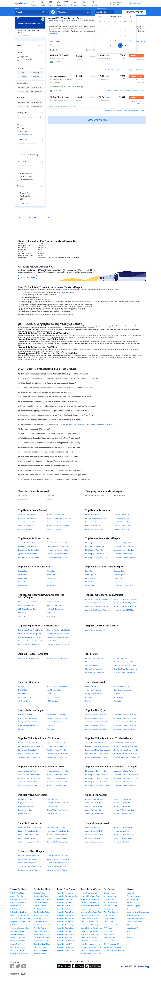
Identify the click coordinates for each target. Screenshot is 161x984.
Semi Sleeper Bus (24, 697)
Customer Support (133, 906)
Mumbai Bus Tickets (41, 915)
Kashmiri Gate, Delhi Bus (94, 658)
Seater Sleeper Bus (53, 697)
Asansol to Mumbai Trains (94, 831)
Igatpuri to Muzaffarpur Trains (28, 870)
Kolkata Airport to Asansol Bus (28, 658)
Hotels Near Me (109, 937)
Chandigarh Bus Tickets (42, 944)
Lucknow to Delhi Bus (17, 950)
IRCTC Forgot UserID (111, 944)
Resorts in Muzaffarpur (55, 722)
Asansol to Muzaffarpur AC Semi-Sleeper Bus (101, 729)
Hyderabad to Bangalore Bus (20, 918)
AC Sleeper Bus (52, 701)
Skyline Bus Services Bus (55, 602)
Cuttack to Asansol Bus (93, 525)
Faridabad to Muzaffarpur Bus (28, 557)
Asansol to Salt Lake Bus (65, 918)
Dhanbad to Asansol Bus (122, 525)
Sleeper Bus (51, 693)
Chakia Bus (118, 578)
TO (58, 9)
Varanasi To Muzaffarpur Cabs (57, 834)
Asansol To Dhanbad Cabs (123, 799)
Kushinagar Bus (90, 578)
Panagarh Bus (52, 582)
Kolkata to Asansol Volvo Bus (28, 743)
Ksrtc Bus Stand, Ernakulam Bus (125, 673)
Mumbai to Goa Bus (17, 906)
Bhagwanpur (51, 729)
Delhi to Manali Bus (17, 893)
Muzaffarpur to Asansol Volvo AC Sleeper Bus (129, 725)
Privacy (129, 902)
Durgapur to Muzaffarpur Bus (90, 947)
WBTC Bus (22, 612)
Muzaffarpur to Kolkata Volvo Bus (96, 774)
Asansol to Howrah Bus (65, 944)
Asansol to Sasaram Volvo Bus (28, 778)
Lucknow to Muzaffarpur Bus (90, 899)
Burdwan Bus (51, 574)
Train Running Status (111, 925)
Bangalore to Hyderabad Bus (20, 922)
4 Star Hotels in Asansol (93, 690)
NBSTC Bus (51, 616)
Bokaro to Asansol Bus (121, 529)
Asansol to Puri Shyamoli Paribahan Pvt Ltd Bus (101, 610)
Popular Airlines (109, 941)
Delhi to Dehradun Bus (18, 909)
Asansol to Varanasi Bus (26, 514)
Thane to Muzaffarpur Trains (56, 866)
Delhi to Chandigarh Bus (18, 912)
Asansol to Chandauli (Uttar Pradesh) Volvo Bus (63, 782)
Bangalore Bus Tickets (41, 896)
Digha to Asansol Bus (121, 518)
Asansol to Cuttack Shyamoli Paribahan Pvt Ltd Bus (103, 606)
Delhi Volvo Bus (52, 814)
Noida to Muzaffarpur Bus (89, 934)
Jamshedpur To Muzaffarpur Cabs (58, 831)
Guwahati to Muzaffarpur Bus (90, 912)
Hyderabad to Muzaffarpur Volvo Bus (98, 753)
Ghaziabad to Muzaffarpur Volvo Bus (98, 757)
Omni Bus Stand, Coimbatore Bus (125, 669)
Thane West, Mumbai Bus (94, 669)
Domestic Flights (109, 899)
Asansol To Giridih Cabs (93, 806)
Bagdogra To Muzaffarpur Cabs (58, 842)
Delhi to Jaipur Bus (16, 925)
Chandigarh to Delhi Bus (18, 899)
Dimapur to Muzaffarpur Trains (28, 855)
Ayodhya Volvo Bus (25, 799)
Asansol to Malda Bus (25, 529)
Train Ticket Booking (111, 912)
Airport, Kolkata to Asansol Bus (57, 658)
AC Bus (20, 686)
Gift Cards (130, 931)
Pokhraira (21, 729)
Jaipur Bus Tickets (40, 947)
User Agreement (133, 899)
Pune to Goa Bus (16, 944)
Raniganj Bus (22, 585)
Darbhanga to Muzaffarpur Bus (57, 546)
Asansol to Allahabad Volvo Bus (58, 771)
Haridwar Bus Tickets (41, 941)
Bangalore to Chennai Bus (19, 915)
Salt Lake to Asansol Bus (94, 529)
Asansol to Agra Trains (121, 831)
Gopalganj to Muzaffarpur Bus (57, 557)
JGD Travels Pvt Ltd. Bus (27, 609)
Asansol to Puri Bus (64, 909)
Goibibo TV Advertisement (136, 918)
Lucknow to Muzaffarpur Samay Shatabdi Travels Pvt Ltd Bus (39, 641)
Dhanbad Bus (51, 578)
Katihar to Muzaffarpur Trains (28, 863)
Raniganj (88, 701)
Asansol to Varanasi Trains (94, 842)
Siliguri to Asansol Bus (121, 514)
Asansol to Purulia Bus (65, 928)
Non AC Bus (22, 690)
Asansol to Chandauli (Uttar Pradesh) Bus (61, 525)
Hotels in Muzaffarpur (25, 714)
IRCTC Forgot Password (112, 947)
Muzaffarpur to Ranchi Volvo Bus (96, 782)
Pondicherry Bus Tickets (42, 925)
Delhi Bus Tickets (40, 906)
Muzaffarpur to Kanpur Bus (123, 553)
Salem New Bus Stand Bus (94, 673)
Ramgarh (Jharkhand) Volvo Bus (58, 803)
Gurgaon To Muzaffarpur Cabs (57, 838)
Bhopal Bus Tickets (40, 950)
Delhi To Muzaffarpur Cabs (27, 838)
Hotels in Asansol (91, 686)
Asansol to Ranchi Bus (65, 912)
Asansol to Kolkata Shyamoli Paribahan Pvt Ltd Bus (103, 599)
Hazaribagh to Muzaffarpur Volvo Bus (127, 743)
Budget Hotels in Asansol (122, 690)
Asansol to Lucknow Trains (123, 838)
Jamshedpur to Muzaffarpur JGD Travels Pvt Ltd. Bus (65, 644)
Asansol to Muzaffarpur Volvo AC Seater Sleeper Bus (103, 714)
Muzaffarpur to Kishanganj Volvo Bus (126, 785)
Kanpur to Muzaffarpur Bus (89, 909)
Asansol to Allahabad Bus (55, 514)
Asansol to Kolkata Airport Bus (95, 630)
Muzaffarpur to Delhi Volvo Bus (96, 771)
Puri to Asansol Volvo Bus (27, 750)
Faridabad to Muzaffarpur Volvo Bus (126, 757)
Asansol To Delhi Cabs (93, 803)
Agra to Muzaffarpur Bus (88, 937)
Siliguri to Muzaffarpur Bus (89, 896)
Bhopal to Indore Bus (17, 941)
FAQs (129, 925)
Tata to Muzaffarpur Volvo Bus (95, 743)
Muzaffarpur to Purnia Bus (94, 550)
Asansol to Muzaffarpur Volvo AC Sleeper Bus (101, 725)
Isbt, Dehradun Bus (120, 658)
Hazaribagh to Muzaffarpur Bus (57, 543)
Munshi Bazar (118, 697)
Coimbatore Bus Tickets (42, 912)
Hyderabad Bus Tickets (42, 899)
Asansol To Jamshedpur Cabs (124, 810)
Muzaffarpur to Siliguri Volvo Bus (125, 771)
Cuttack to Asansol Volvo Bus (28, 753)
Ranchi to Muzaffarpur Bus (89, 906)
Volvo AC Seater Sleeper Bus (57, 686)
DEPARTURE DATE (101, 9)
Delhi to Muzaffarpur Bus (89, 893)
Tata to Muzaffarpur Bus (26, 543)
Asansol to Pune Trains (93, 838)
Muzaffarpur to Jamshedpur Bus (96, 557)
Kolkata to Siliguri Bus (17, 937)
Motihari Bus (89, 582)
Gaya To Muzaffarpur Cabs (56, 827)
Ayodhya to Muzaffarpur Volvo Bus (126, 753)
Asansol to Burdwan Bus (65, 947)
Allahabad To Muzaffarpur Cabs (29, 842)
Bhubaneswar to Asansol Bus (95, 518)
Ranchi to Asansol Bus (121, 522)
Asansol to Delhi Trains (93, 827)
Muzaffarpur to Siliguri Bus (123, 543)
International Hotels (110, 896)
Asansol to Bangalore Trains (123, 827)
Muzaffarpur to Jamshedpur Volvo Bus (98, 785)
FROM (17, 9)
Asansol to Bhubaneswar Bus (67, 896)
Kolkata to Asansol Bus (93, 514)
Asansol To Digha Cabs (122, 803)
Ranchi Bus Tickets (40, 953)
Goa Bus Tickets (39, 893)
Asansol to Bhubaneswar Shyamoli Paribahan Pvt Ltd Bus (134, 599)
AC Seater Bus (23, 701)
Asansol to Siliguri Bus (65, 899)
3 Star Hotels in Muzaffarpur (56, 714)
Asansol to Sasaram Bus (26, 522)
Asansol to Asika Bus (64, 937)
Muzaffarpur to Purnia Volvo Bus (96, 778)
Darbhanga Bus (90, 574)
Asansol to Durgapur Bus (65, 950)
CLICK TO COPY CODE (27, 277)
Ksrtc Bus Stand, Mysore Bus (124, 662)
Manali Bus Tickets (40, 918)
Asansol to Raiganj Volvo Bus (57, 785)
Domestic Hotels (109, 893)
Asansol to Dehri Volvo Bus (27, 782)
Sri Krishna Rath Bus (54, 605)
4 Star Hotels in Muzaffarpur (28, 718)
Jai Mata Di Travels (73, 424)
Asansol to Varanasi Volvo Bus (28, 771)
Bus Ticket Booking (110, 906)
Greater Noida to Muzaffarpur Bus (92, 928)
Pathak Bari (118, 701)
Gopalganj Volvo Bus (25, 803)
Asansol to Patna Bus (64, 931)
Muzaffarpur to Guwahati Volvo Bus (126, 778)
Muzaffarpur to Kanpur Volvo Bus (125, 782)
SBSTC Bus (22, 616)
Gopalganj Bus (119, 571)
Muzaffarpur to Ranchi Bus (94, 553)
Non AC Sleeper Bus (54, 690)
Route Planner (109, 915)
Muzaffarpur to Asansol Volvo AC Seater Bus (129, 722)
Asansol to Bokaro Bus (65, 922)
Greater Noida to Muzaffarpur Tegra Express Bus (64, 641)
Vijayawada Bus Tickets (42, 931)
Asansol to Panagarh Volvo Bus (29, 774)
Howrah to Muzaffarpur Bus (27, 546)
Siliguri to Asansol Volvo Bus (56, 743)
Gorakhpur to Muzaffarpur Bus (91, 953)
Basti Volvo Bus (52, 799)
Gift (128, 934)
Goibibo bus (30, 292)
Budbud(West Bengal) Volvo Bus (58, 810)
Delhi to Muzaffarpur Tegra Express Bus (32, 630)
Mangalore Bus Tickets (42, 934)
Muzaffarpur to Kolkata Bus (94, 546)
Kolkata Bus (51, 571)
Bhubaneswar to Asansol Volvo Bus (30, 746)
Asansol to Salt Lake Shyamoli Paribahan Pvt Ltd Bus (132, 603)
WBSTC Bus (51, 612)
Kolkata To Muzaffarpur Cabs (28, 834)
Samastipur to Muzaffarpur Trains (29, 866)
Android (64, 292)
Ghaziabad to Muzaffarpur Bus (57, 553)
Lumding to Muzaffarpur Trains (57, 855)
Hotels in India (109, 934)
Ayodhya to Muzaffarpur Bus (28, 553)
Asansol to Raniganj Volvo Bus (57, 778)
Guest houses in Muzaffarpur (28, 725)
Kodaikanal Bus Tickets (42, 937)
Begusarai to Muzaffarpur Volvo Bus (126, 750)
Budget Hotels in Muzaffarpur (57, 718)
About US (130, 893)
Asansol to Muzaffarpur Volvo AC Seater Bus (100, 722)
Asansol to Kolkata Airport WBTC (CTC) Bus (129, 606)
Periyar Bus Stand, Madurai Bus (125, 665)
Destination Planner (110, 918)
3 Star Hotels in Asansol (122, 686)
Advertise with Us (133, 928)
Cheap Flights (108, 922)
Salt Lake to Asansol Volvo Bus (29, 757)
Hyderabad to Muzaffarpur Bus (57, 550)
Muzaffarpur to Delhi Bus (93, 543)
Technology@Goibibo (134, 922)
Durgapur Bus (23, 578)
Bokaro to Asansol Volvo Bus (57, 757)
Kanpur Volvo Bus (24, 814)
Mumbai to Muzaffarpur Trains (57, 863)
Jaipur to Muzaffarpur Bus (89, 918)
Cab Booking (108, 909)
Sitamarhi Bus (90, 585)
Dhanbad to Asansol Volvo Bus (57, 753)
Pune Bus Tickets (40, 928)
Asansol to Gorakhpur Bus (66, 941)
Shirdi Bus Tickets (40, 909)
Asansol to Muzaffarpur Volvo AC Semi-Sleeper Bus (103, 718)
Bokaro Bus (22, 582)
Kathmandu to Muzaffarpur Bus (91, 941)
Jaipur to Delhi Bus (16, 896)
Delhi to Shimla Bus (17, 934)
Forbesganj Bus (119, 574)
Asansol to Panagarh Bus (27, 518)
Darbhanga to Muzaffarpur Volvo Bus (98, 750)
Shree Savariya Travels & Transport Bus (32, 602)
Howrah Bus (22, 571)
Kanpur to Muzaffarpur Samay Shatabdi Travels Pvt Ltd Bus (67, 633)
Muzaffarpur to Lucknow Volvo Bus (126, 774)
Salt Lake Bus (23, 574)
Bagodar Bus (51, 585)
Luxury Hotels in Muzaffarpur (28, 722)
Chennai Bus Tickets (41, 902)
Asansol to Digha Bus (64, 902)
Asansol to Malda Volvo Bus (27, 785)
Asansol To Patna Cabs (122, 806)
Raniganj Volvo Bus (25, 810)
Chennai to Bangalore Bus (19, 928)
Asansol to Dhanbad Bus (65, 915)
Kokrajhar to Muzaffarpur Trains (58, 859)
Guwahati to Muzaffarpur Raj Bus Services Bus (34, 637)
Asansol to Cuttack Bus (65, 906)
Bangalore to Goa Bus (18, 902)
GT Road (117, 693)
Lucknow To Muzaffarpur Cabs (28, 831)
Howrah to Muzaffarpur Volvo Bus (96, 746)
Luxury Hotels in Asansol (93, 693)
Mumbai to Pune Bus (17, 947)
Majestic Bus (89, 662)
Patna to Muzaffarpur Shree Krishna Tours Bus (34, 644)
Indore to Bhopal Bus (17, 931)
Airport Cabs (108, 931)
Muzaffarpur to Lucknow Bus (124, 546)
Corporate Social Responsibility (138, 912)
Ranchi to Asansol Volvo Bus (56, 750)
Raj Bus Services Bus (25, 605)
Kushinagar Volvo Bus (25, 806)
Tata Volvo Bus (52, 806)
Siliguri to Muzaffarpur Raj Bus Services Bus (62, 630)
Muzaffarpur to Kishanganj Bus (124, 557)
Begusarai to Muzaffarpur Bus (28, 550)
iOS (68, 292)
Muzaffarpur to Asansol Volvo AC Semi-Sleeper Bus (131, 718)
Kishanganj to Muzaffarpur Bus (91, 931)
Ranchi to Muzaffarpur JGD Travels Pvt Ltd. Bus (63, 637)
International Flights (111, 902)
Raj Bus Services (88, 424)
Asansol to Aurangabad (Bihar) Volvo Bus (61, 774)
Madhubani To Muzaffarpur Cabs (29, 827)
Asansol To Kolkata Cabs (122, 814)
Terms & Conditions (134, 896)
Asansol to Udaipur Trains (94, 834)
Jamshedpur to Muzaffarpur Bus (91, 925)
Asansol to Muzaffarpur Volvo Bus (125, 746)
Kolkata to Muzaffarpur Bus (89, 902)
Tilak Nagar (51, 725)
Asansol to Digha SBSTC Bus (124, 610)
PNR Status (108, 928)
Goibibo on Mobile (133, 915)
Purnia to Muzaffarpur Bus (89, 915)
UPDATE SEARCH (134, 12)
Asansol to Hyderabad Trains (124, 834)
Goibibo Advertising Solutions (114, 950)
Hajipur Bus (118, 582)
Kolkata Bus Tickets (40, 922)
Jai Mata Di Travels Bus (55, 609)
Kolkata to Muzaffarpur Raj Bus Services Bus (33, 633)
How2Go (130, 937)
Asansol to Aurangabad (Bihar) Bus (59, 518)
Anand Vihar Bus (91, 665)
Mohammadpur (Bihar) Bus (123, 585)
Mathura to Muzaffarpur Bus (90, 950)
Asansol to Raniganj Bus (55, 522)
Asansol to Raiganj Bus (55, 529)
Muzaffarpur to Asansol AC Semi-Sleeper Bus (129, 729)
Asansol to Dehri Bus (25, 525)
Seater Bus (22, 693)
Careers (130, 909)
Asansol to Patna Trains (122, 842)
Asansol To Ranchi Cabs (93, 810)
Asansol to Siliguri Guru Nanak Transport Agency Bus (103, 603)
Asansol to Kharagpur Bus (66, 934)
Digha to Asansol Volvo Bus (56, 746)
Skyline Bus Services (104, 424)
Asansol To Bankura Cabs (94, 799)
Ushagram (89, 697)
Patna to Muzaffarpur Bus (89, 922)
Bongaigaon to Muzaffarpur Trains (30, 859)
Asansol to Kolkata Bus (65, 893)
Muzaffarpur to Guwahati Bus (124, 550)
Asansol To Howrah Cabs (94, 814)
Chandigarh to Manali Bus (19, 953)
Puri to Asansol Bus (92, 522)
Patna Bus (88, 571)
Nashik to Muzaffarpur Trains (57, 870)
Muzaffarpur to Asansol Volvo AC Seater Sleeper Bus (132, 714)
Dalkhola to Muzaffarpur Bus (90, 944)
